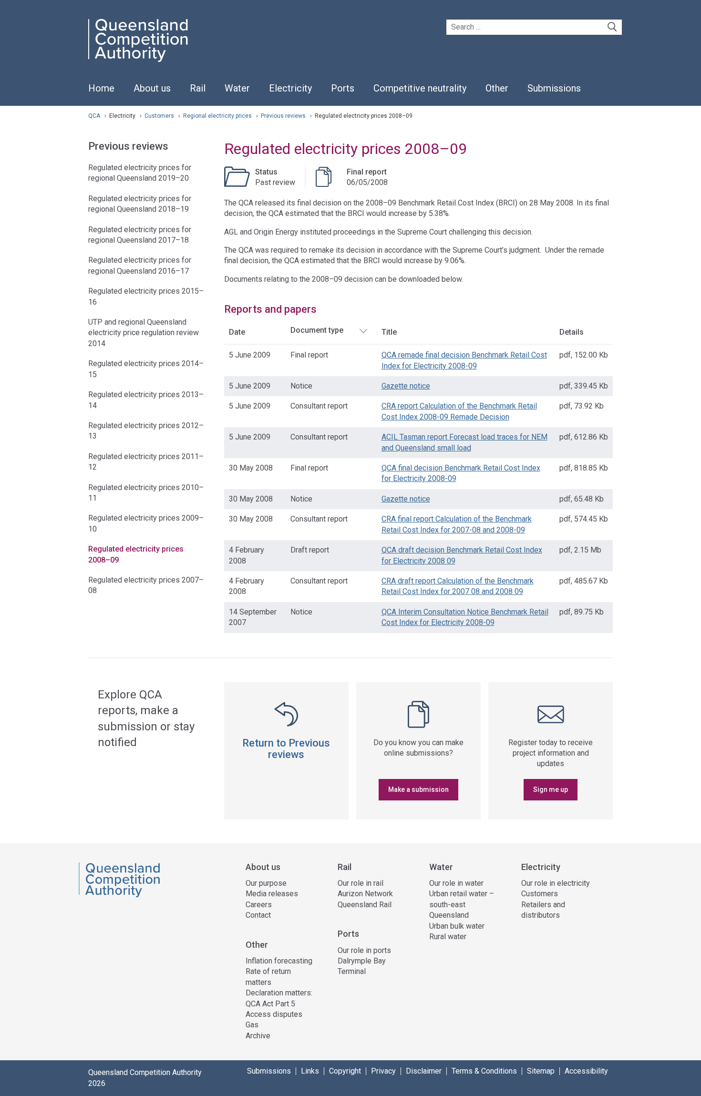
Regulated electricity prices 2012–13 (146, 430)
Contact (258, 915)
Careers (259, 904)
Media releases (272, 893)
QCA (94, 116)
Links (310, 1071)
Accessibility (586, 1071)
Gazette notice (405, 385)
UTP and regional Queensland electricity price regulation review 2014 (143, 333)
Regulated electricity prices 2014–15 (146, 369)
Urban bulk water (457, 926)
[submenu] (152, 88)
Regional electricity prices (218, 116)
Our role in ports (364, 950)
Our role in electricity (555, 883)
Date (237, 332)
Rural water (447, 936)
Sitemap (541, 1071)
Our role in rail (360, 883)
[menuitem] (101, 93)
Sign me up (550, 789)
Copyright (345, 1071)
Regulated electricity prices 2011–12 (146, 461)
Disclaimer (424, 1071)
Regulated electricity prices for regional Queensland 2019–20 (139, 173)
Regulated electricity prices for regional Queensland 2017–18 (139, 235)
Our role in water (456, 883)
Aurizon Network (365, 893)
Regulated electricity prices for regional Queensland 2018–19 (139, 204)
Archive (258, 1035)
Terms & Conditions (484, 1071)
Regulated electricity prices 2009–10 (146, 523)
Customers (159, 116)
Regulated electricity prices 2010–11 (146, 492)
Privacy (383, 1071)
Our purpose (266, 883)
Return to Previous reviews (286, 748)
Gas (252, 1024)
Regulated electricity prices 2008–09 (136, 554)
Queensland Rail (365, 904)
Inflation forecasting (279, 960)
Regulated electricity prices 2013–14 (146, 400)
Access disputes (274, 1014)
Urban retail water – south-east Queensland (461, 904)
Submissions (269, 1071)
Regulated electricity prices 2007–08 (146, 585)
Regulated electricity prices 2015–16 (146, 296)
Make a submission (418, 789)
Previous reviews (284, 116)
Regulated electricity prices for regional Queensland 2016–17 (139, 265)
